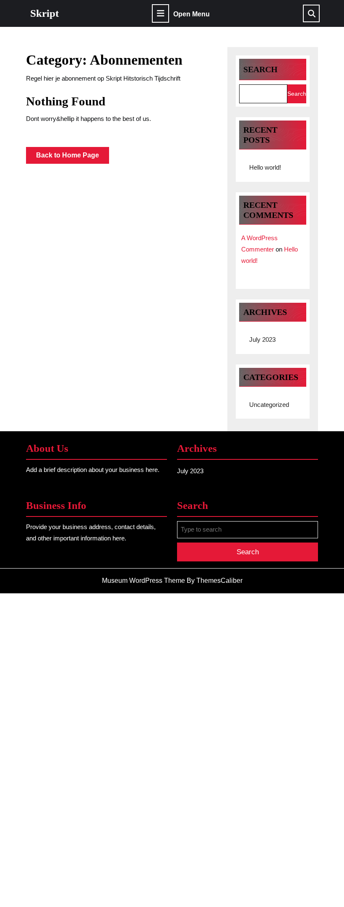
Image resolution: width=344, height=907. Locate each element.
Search (260, 69)
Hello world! (265, 167)
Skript (44, 13)
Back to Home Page (72, 157)
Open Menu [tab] (191, 14)
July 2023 (262, 339)
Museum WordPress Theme (143, 580)
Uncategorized (269, 404)
